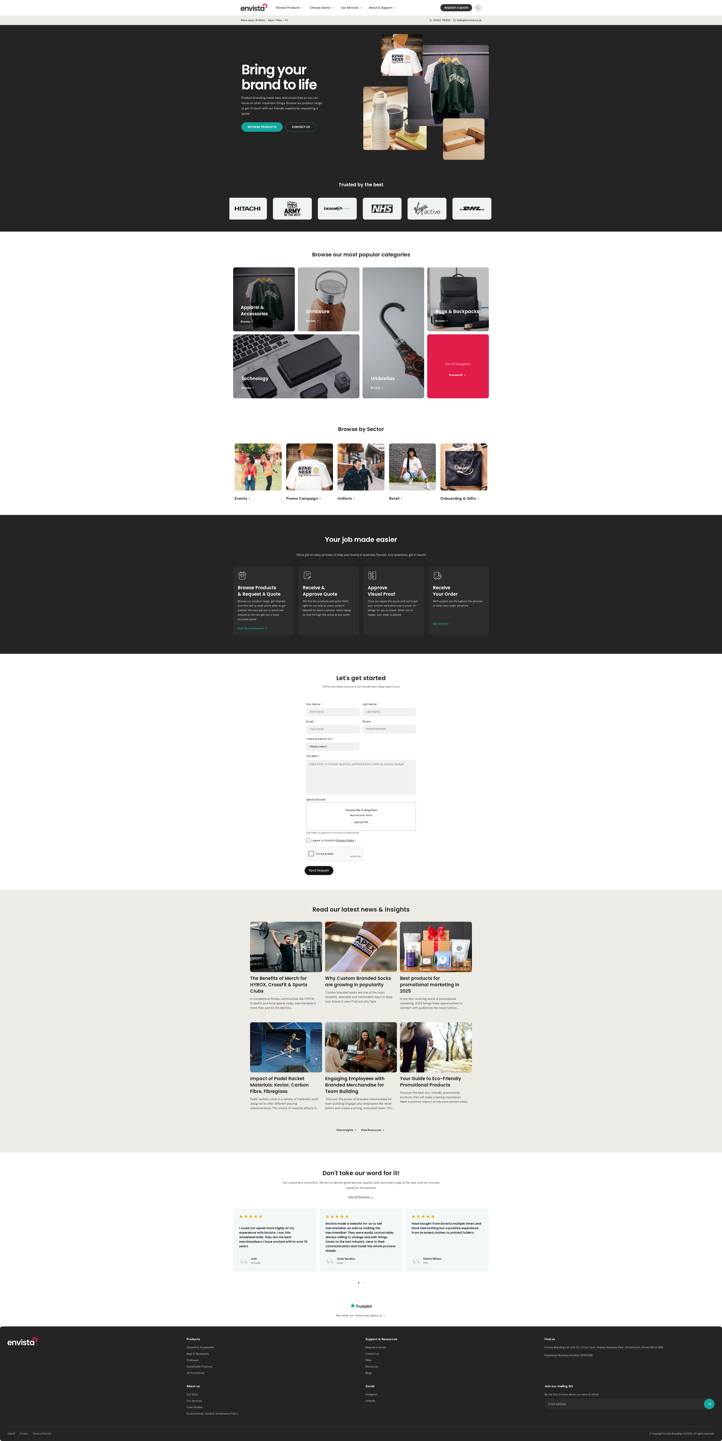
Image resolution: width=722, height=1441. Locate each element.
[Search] (478, 8)
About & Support (380, 8)
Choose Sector (320, 8)
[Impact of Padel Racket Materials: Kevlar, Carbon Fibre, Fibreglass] (286, 1071)
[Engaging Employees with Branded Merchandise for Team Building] (361, 1071)
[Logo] (23, 1341)
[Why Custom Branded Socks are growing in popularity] (361, 970)
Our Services (350, 8)
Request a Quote (456, 7)
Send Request (319, 870)
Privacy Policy (345, 840)
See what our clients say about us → (361, 1315)
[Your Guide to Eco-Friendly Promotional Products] (436, 1071)
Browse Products (288, 8)
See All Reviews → (361, 1197)
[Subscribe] (709, 1404)
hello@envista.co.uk (469, 20)
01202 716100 (441, 20)
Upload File (361, 822)
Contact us (301, 127)
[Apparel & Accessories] (264, 299)
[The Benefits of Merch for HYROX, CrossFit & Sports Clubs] (286, 970)
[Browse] (328, 299)
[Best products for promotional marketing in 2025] (436, 970)
